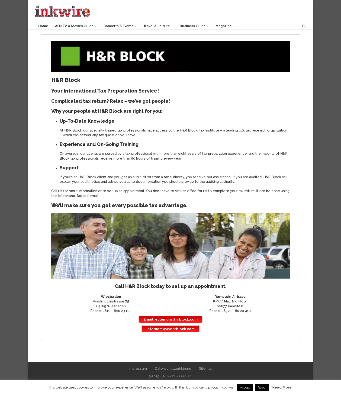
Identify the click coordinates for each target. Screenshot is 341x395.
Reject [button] (262, 387)
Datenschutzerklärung (173, 368)
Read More (282, 387)
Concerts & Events (118, 26)
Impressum (138, 368)
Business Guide (193, 26)
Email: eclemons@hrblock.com (171, 319)
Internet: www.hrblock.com (171, 329)
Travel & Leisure (156, 26)
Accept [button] (245, 387)
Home (43, 26)
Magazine (224, 26)
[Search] (304, 26)
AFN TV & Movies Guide (74, 26)
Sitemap (205, 368)
